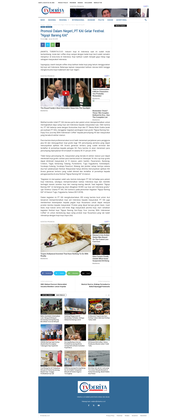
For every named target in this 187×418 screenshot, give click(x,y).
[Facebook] (43, 45)
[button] (145, 20)
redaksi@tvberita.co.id (98, 401)
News (42, 20)
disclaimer (88, 2)
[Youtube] (98, 405)
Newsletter (98, 2)
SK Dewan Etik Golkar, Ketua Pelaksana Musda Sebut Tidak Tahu (98, 344)
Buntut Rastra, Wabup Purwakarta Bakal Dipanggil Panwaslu (95, 285)
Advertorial (121, 20)
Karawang (44, 339)
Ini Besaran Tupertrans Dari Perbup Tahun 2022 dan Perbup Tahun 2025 (99, 318)
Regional (63, 20)
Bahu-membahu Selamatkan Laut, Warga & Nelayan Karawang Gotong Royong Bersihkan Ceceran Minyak (50, 318)
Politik (101, 20)
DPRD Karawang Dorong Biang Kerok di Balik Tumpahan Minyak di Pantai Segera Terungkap (74, 371)
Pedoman (73, 2)
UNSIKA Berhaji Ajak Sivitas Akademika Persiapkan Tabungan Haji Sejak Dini (50, 344)
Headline (43, 313)
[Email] (58, 45)
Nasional (52, 20)
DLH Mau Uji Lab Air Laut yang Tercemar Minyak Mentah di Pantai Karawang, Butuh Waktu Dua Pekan (99, 371)
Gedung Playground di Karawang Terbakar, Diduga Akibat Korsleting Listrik (74, 318)
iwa (46, 39)
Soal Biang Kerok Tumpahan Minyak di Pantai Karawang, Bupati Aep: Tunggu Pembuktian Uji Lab (50, 371)
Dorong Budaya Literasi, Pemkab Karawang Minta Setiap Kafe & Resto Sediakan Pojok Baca (74, 344)
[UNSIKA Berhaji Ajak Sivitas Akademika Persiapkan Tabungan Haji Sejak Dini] (51, 332)
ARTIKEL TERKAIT (47, 295)
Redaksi (80, 2)
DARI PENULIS (60, 295)
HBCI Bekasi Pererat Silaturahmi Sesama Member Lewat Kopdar (54, 285)
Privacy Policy (63, 2)
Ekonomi (91, 20)
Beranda (43, 24)
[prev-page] (106, 295)
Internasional (78, 20)
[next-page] (109, 295)
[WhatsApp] (53, 45)
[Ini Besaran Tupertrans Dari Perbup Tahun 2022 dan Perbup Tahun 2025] (99, 306)
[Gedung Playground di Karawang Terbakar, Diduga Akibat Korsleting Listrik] (75, 306)
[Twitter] (48, 45)
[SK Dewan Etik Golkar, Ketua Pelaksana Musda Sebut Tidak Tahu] (99, 332)
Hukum (110, 20)
